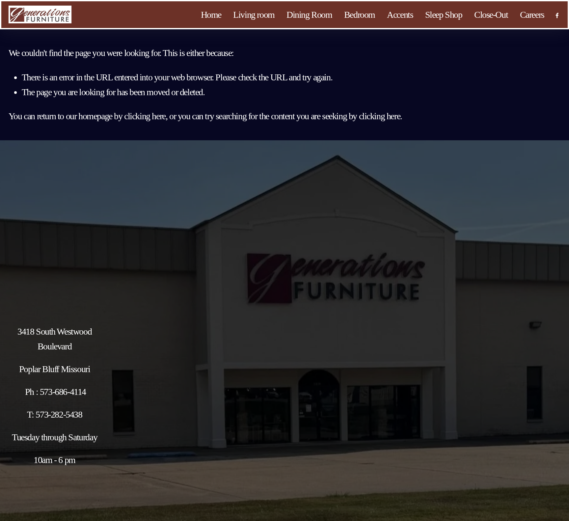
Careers (532, 15)
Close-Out (491, 15)
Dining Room (309, 15)
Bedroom (359, 15)
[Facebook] (557, 14)
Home (211, 15)
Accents (400, 15)
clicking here (145, 116)
